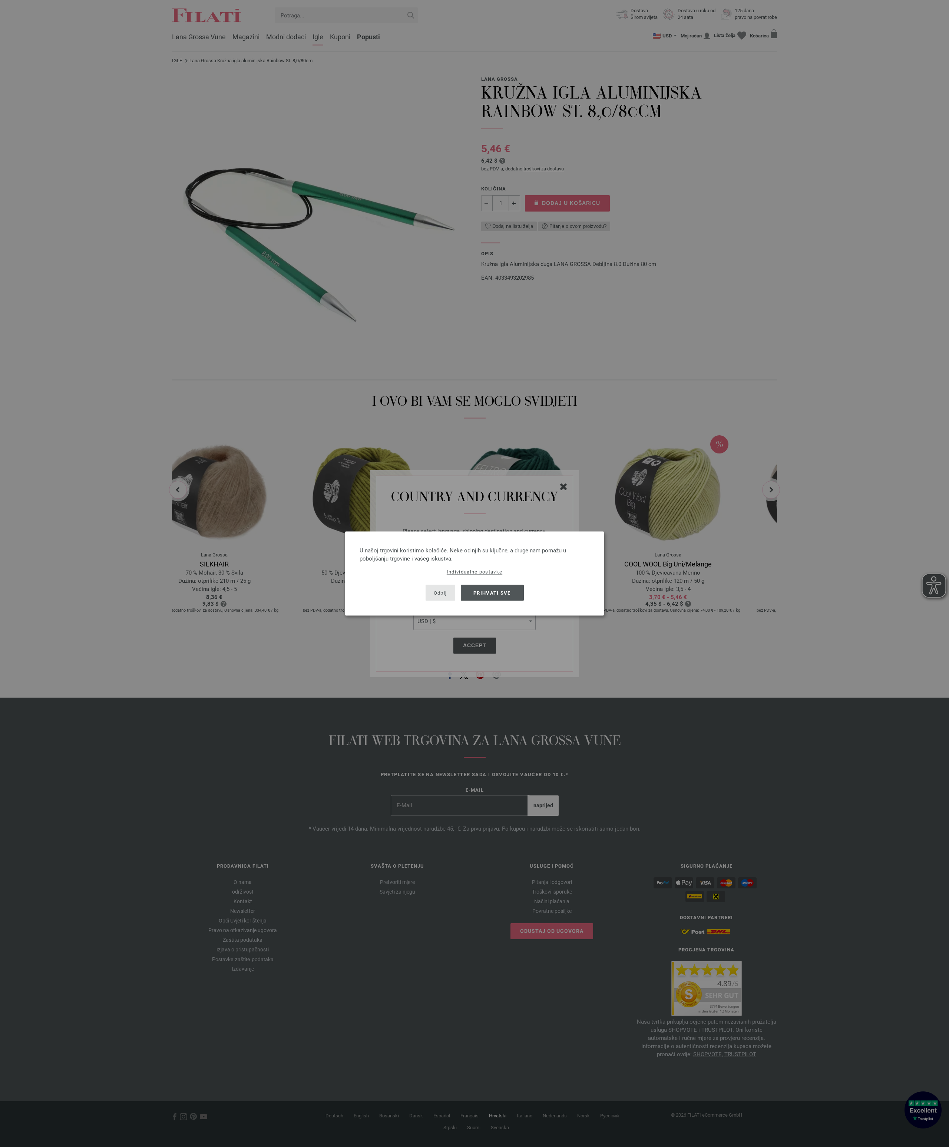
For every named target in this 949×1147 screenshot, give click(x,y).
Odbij (440, 592)
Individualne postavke (474, 572)
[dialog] (474, 574)
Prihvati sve (492, 592)
